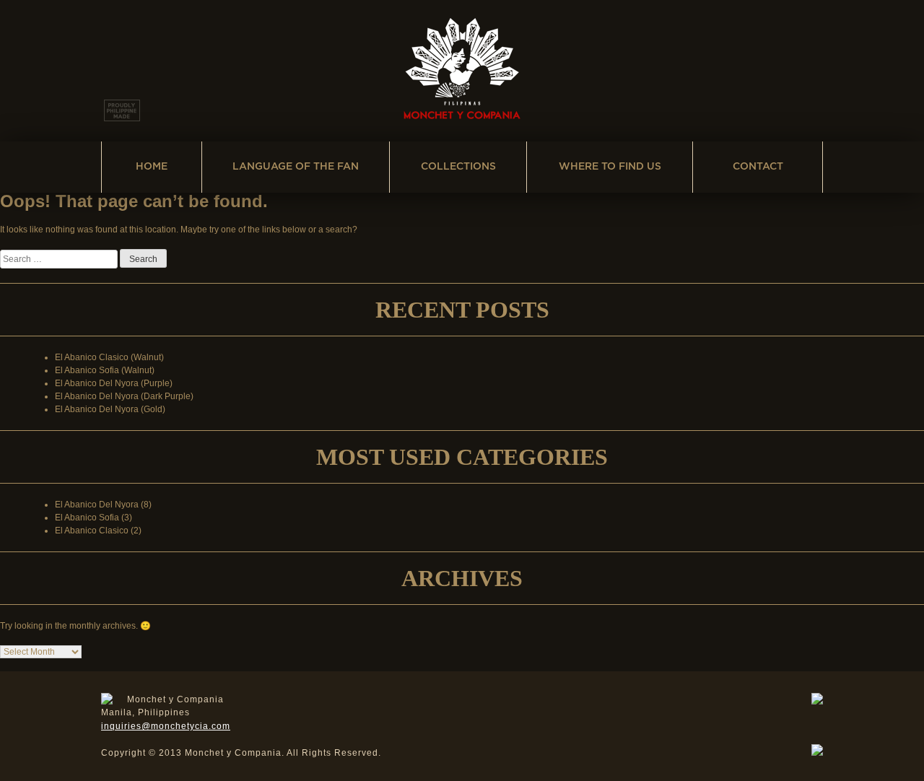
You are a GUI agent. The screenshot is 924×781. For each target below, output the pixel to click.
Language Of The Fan (295, 167)
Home (151, 167)
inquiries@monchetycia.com (165, 726)
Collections (458, 167)
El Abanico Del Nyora (97, 504)
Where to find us (610, 167)
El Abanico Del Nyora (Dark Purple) (124, 396)
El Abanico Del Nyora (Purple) (114, 383)
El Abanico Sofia (87, 517)
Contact (758, 167)
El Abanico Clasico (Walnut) (109, 357)
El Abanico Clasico (91, 530)
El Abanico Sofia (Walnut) (104, 370)
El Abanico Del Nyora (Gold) (110, 409)
